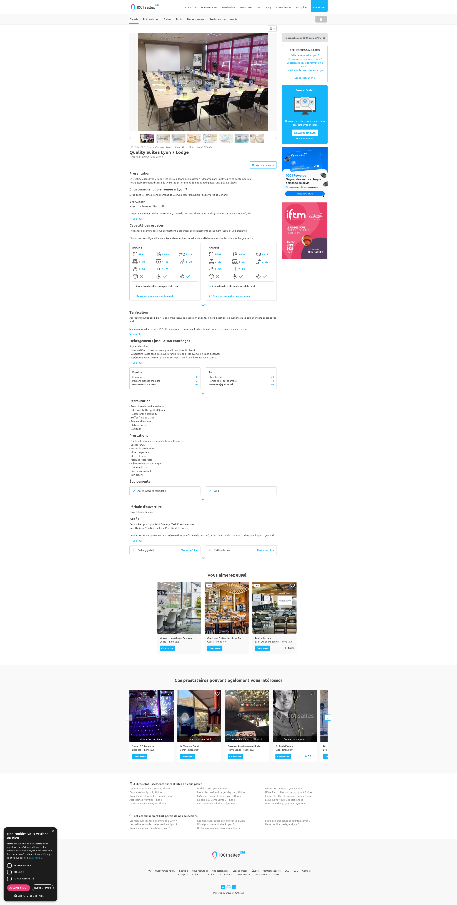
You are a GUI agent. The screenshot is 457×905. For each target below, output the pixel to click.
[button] (30, 896)
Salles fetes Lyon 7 (305, 77)
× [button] (53, 831)
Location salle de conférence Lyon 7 (305, 71)
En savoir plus (36, 857)
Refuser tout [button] (42, 887)
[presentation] (136, 82)
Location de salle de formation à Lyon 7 (305, 64)
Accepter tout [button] (18, 887)
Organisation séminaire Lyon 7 (305, 58)
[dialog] (30, 864)
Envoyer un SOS (305, 133)
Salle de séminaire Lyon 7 (305, 55)
